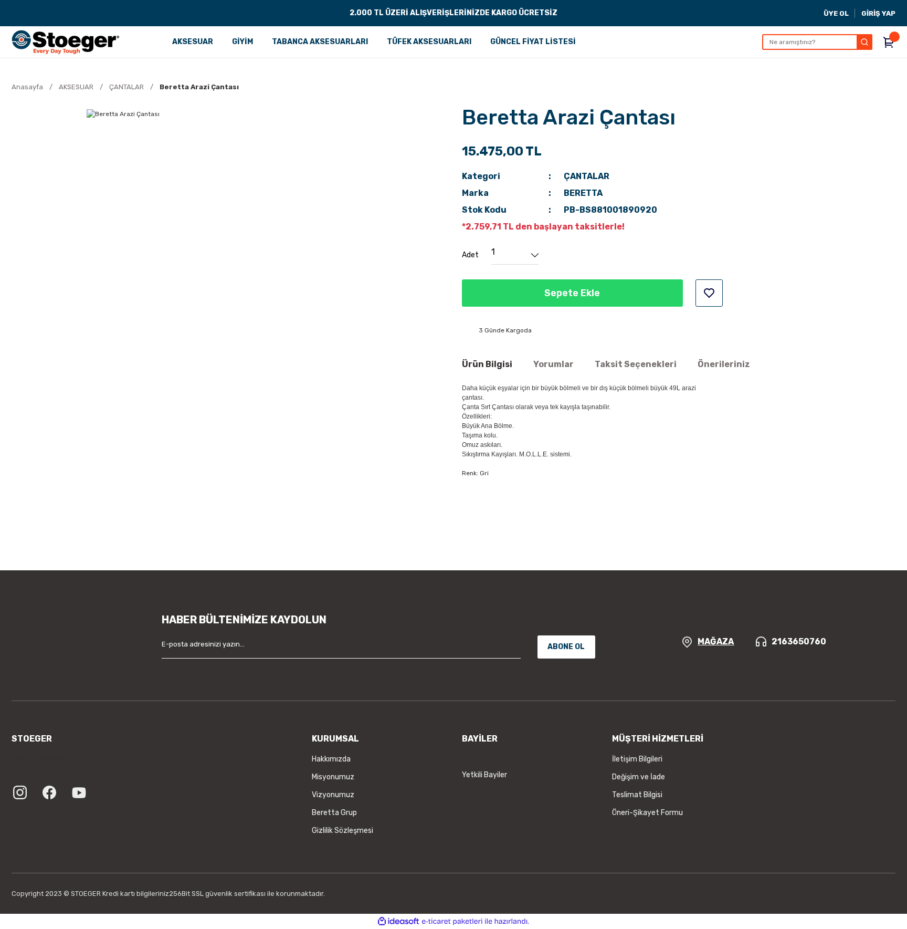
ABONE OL (566, 646)
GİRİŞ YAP (878, 13)
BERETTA (583, 193)
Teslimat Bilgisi (637, 794)
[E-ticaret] (452, 921)
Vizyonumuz (333, 794)
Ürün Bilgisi (487, 364)
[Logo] (66, 42)
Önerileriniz (724, 364)
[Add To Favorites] (709, 293)
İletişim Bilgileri (637, 759)
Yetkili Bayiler (484, 774)
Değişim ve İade (638, 777)
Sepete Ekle (572, 293)
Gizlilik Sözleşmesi (342, 830)
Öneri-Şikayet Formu (647, 812)
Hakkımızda (331, 759)
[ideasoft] (398, 921)
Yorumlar (553, 364)
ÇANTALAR (586, 176)
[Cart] (889, 42)
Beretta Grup (334, 812)
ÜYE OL (836, 13)
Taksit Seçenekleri (636, 364)
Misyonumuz (333, 777)
